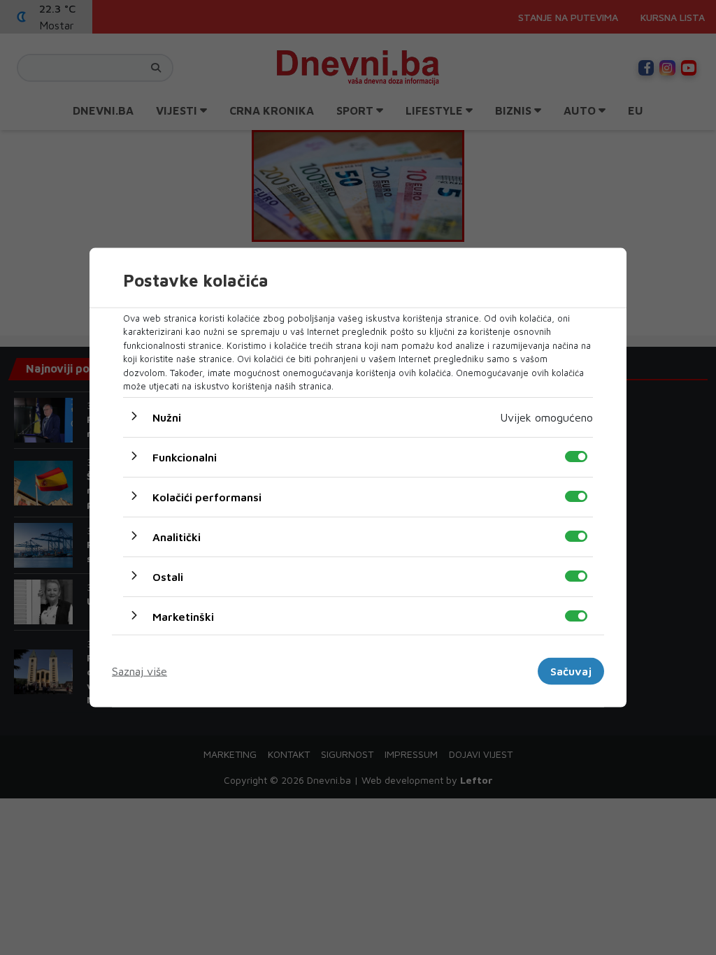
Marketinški (183, 616)
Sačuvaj (571, 671)
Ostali (167, 576)
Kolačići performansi (207, 496)
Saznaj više (139, 671)
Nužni (166, 416)
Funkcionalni (184, 456)
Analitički (176, 536)
